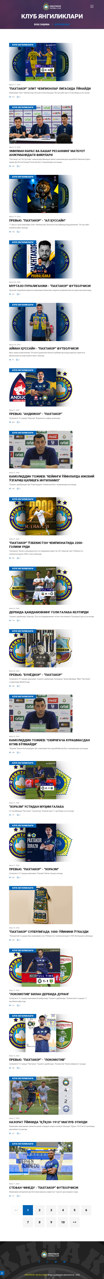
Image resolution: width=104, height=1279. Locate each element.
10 (63, 1222)
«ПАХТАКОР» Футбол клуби (35, 1275)
